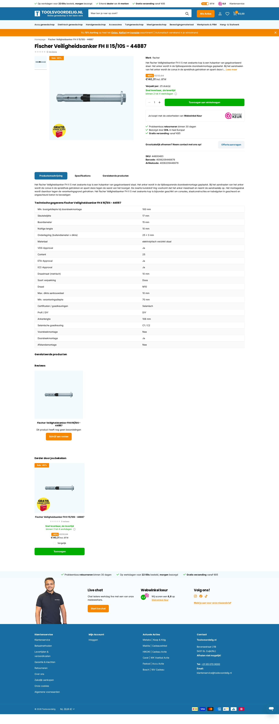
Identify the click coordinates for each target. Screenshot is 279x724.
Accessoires (115, 24)
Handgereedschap (96, 24)
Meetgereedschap (156, 24)
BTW (208, 3)
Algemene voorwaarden (47, 691)
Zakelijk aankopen (44, 680)
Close (275, 32)
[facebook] (200, 596)
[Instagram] (195, 596)
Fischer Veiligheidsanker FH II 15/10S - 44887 (59, 517)
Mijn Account (96, 634)
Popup (175, 93)
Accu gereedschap (45, 24)
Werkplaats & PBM (207, 24)
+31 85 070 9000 (211, 664)
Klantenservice (44, 634)
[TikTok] (206, 596)
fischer (156, 57)
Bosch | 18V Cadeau (153, 669)
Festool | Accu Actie (153, 663)
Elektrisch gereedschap (70, 24)
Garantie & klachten (45, 662)
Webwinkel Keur (160, 599)
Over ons (39, 674)
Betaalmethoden (43, 645)
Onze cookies (42, 685)
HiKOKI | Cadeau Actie (155, 651)
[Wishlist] (227, 13)
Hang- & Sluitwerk (229, 24)
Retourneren (41, 668)
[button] (159, 102)
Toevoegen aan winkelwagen (204, 102)
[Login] (220, 13)
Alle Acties (205, 13)
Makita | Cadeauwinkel (155, 645)
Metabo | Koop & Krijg (154, 639)
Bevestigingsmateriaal (182, 24)
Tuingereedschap (134, 24)
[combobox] (140, 13)
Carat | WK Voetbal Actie (156, 657)
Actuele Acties (151, 634)
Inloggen (93, 639)
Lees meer (231, 69)
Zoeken (187, 13)
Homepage (40, 39)
